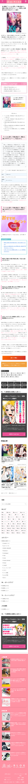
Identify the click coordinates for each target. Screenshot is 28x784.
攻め (17, 375)
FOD (4, 555)
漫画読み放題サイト (6, 540)
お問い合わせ (7, 774)
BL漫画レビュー (6, 370)
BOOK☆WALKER (7, 548)
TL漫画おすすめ (5, 598)
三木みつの (14, 373)
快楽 (13, 375)
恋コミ (4, 577)
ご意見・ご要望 (20, 777)
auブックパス (6, 545)
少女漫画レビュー (5, 609)
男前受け (13, 376)
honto (4, 558)
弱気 (9, 375)
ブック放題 (5, 572)
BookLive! (5, 550)
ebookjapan (5, 553)
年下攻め (4, 375)
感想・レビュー (7, 779)
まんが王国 (5, 575)
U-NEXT (5, 565)
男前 (8, 376)
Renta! (4, 562)
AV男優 (4, 373)
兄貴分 (20, 373)
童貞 (17, 376)
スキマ (4, 570)
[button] (25, 504)
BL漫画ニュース (5, 588)
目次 (12, 113)
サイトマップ (7, 777)
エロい (9, 373)
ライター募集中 (20, 779)
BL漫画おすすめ (5, 585)
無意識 (4, 376)
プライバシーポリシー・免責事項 (20, 774)
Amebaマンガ (6, 543)
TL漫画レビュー (5, 601)
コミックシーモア (7, 567)
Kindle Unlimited (6, 560)
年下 (24, 373)
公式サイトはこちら (14, 434)
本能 (21, 375)
